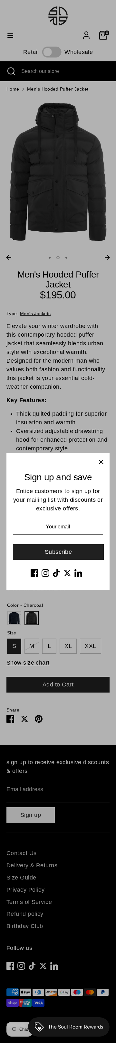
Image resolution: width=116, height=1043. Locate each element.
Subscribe (58, 552)
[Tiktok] (56, 573)
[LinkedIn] (78, 573)
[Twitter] (67, 573)
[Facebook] (34, 573)
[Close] (101, 462)
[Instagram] (45, 573)
